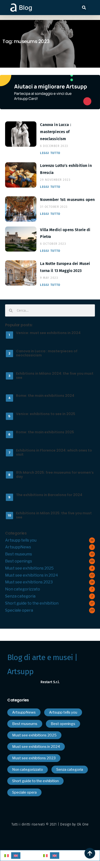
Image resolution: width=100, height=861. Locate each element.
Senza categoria (20, 596)
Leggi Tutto (50, 153)
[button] (84, 7)
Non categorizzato (22, 589)
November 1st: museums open (67, 199)
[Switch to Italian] (6, 855)
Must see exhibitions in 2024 (31, 575)
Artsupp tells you (20, 540)
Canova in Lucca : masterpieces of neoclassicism (55, 131)
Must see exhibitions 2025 (29, 568)
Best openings (18, 561)
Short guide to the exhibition (31, 603)
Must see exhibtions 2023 (29, 582)
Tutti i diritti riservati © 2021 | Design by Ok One (50, 824)
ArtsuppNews (18, 547)
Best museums (18, 554)
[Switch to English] (15, 855)
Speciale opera (19, 610)
